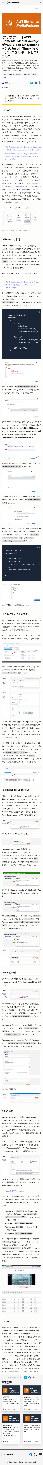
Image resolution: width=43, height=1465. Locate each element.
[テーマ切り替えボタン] (41, 2)
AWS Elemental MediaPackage (12, 74)
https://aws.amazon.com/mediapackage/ (16, 230)
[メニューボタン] (3, 2)
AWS (5, 78)
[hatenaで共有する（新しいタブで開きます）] (31, 83)
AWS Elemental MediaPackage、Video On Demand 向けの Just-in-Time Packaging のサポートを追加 (21, 156)
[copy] (38, 312)
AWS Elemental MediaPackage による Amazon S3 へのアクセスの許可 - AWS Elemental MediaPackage (22, 285)
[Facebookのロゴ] (30, 1454)
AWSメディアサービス (31, 74)
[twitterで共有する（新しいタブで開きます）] (40, 83)
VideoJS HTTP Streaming (14, 1191)
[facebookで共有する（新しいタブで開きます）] (36, 83)
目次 (36, 8)
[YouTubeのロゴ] (40, 1454)
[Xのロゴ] (35, 1454)
